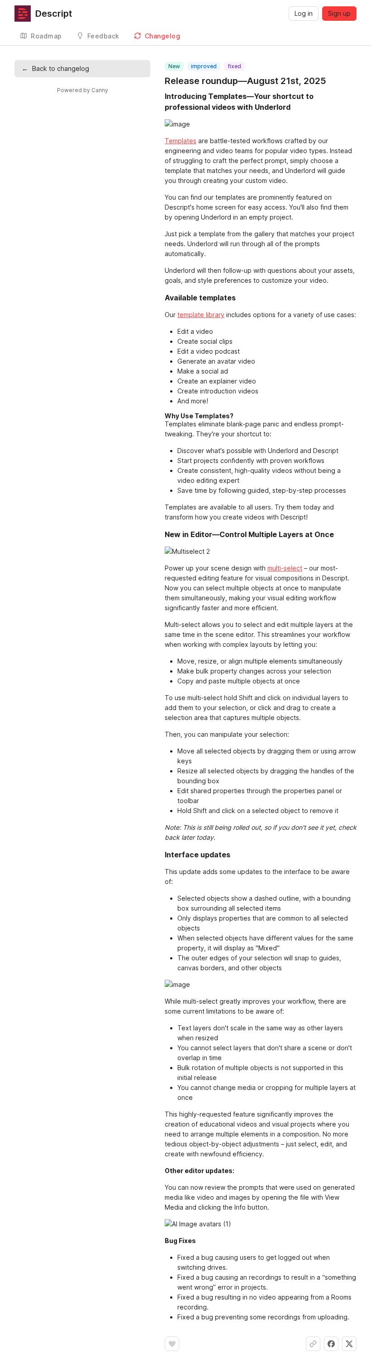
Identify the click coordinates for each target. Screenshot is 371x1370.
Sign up (339, 13)
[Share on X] (349, 1344)
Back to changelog (55, 68)
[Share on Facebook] (331, 1344)
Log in (304, 13)
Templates (180, 141)
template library (200, 314)
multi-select (284, 568)
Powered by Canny (82, 90)
